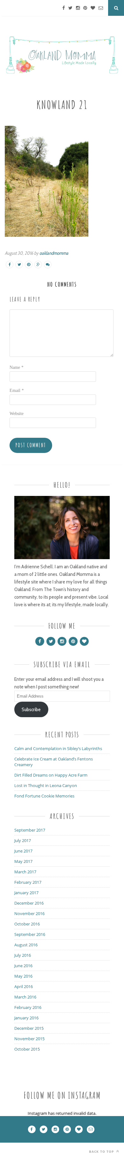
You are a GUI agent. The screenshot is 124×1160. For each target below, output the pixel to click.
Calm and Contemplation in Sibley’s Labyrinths (58, 748)
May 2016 (23, 976)
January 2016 (26, 1018)
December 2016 (29, 903)
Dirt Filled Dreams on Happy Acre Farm (50, 775)
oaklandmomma (53, 253)
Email (17, 390)
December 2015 (29, 1028)
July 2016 (22, 955)
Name (17, 367)
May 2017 (23, 861)
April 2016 (23, 986)
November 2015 (29, 1038)
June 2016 (23, 965)
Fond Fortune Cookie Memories (44, 796)
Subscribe (31, 709)
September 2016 (29, 934)
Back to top (102, 1151)
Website (17, 413)
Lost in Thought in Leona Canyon (45, 785)
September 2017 (29, 830)
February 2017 (27, 882)
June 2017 (23, 851)
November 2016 (29, 913)
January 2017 (26, 892)
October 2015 (27, 1049)
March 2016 (25, 997)
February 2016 (27, 1007)
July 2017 (22, 840)
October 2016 (27, 924)
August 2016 (26, 945)
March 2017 (25, 872)
